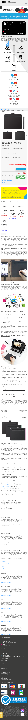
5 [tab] (22, 12)
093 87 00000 (14, 78)
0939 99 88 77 (14, 93)
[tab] (14, 561)
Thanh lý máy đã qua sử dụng (6, 679)
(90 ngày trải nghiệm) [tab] (10, 486)
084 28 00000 (14, 101)
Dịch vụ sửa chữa (4, 678)
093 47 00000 (14, 85)
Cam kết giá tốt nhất (4, 673)
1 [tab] (18, 12)
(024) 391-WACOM (14, 87)
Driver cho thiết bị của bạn (5, 672)
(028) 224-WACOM (14, 79)
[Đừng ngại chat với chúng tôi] (22, 710)
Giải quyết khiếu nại (4, 677)
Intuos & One (6, 109)
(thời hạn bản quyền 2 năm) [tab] (10, 488)
